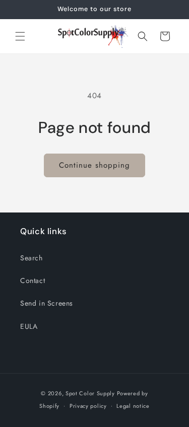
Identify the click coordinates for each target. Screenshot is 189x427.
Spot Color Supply (90, 393)
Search (31, 258)
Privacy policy (88, 406)
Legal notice (132, 406)
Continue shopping (94, 165)
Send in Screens (46, 303)
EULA (28, 326)
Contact (32, 280)
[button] (20, 36)
